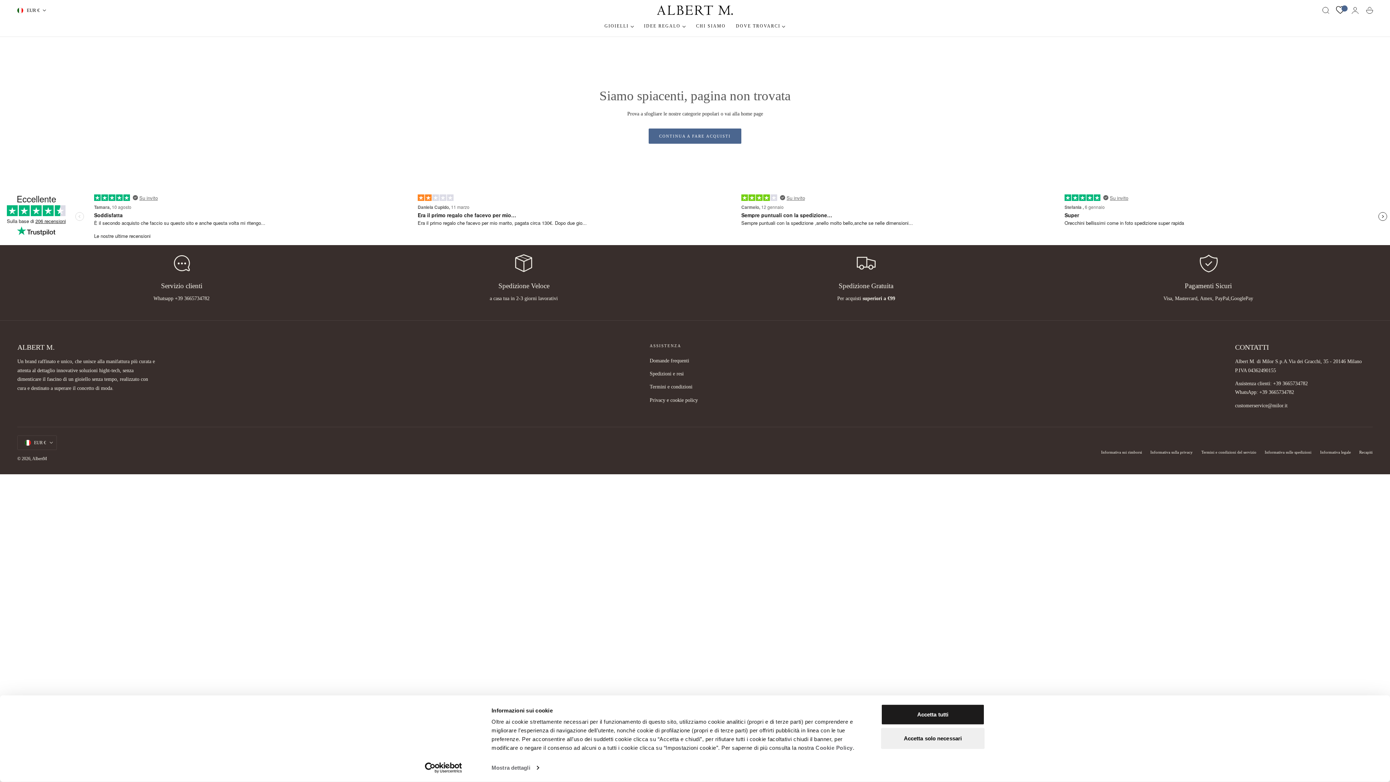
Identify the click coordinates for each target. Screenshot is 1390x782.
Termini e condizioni (671, 387)
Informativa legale (1335, 452)
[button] (1325, 10)
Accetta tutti (932, 714)
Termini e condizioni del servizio (1228, 452)
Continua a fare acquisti (695, 136)
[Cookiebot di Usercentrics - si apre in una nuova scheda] (443, 767)
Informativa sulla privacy (1171, 452)
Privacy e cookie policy (674, 400)
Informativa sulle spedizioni (1288, 452)
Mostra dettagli (511, 768)
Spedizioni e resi (667, 374)
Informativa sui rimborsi (1121, 452)
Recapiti (1366, 452)
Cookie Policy (834, 748)
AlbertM (39, 458)
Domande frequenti (669, 360)
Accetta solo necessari (933, 738)
